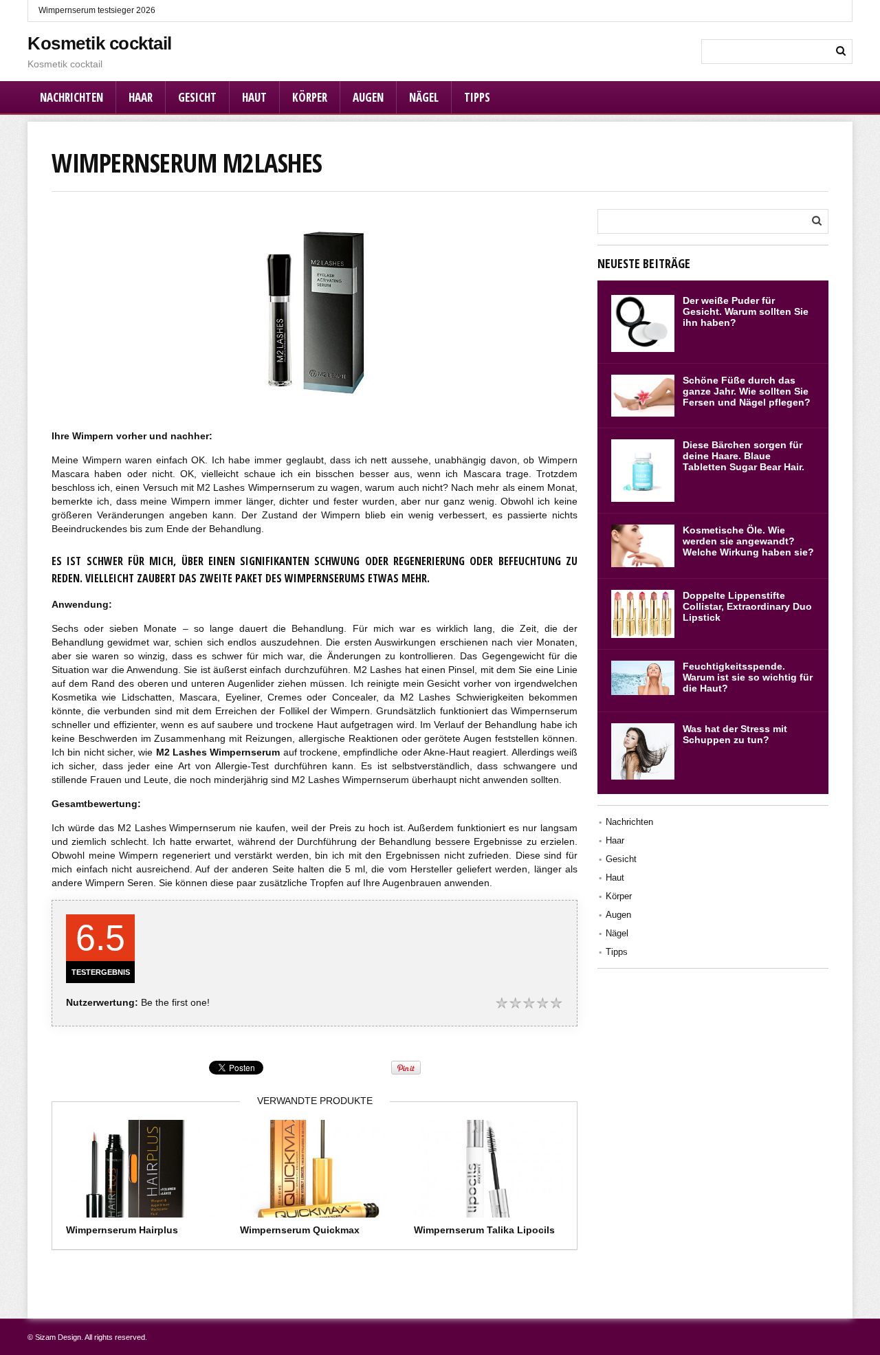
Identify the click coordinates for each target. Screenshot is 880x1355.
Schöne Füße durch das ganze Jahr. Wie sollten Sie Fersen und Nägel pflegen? (747, 391)
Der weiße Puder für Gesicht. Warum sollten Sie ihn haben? (745, 311)
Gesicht (197, 97)
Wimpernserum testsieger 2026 (96, 10)
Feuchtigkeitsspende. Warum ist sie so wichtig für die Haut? (748, 677)
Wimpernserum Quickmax (300, 1229)
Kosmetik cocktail (100, 43)
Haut (254, 97)
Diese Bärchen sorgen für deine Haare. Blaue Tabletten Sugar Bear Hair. (743, 455)
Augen (368, 97)
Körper (309, 97)
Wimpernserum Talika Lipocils (484, 1229)
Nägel (424, 97)
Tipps (477, 97)
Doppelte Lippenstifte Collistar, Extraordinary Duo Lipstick (747, 606)
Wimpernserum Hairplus (122, 1229)
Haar (141, 97)
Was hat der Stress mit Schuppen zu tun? (735, 734)
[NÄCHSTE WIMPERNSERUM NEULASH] (866, 643)
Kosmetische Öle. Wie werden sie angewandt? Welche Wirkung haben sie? (748, 541)
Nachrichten (71, 97)
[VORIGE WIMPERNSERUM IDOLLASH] (14, 643)
